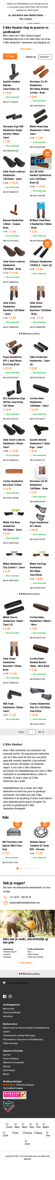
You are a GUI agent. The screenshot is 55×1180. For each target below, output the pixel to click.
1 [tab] (17, 868)
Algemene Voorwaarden (13, 1062)
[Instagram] (10, 996)
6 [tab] (27, 868)
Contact (6, 1031)
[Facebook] (4, 996)
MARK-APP (27, 1159)
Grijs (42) (14, 107)
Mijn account (8, 1008)
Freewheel (7, 957)
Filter (11, 56)
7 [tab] (28, 868)
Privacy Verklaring (10, 1058)
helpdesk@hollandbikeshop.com (25, 902)
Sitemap (6, 1066)
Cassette (6, 954)
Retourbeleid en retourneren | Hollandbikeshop (23, 1039)
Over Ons (7, 1055)
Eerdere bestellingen (12, 1012)
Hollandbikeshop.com (32, 1156)
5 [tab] (25, 868)
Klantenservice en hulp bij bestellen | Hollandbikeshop (26, 1028)
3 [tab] (21, 868)
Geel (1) (13, 103)
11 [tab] (36, 868)
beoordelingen (25, 1085)
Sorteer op (31, 57)
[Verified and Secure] (9, 1106)
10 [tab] (34, 868)
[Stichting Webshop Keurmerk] (14, 1095)
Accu (29, 952)
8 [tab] (30, 868)
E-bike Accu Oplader (35, 957)
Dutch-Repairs (9, 1070)
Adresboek (8, 1016)
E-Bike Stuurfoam (14, 25)
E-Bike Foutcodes (10, 1043)
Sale (8, 29)
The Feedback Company (13, 1088)
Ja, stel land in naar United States (25, 15)
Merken (6, 1074)
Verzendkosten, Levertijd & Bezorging (19, 1035)
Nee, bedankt (25, 18)
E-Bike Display (33, 954)
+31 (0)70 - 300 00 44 (20, 897)
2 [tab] (19, 868)
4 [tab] (23, 868)
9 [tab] (32, 868)
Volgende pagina (49, 732)
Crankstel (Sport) (10, 952)
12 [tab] (37, 868)
